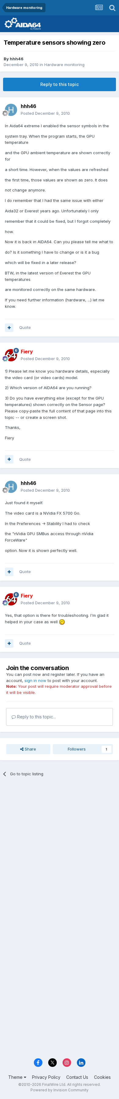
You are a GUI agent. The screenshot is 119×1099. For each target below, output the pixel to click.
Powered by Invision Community (59, 1090)
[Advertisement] (59, 846)
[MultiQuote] (9, 327)
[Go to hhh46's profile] (11, 110)
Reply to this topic (59, 84)
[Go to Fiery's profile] (11, 355)
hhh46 (16, 58)
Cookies (102, 1077)
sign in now (35, 680)
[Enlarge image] (62, 621)
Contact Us (77, 1077)
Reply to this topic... (36, 716)
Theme (16, 1077)
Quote (25, 327)
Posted (45, 113)
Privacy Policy (46, 1077)
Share (29, 749)
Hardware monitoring (64, 64)
